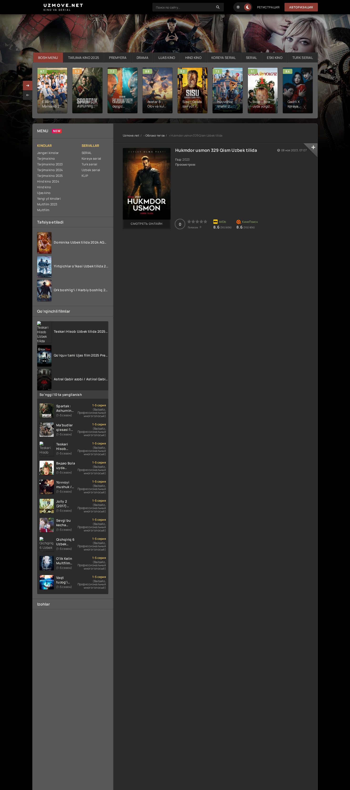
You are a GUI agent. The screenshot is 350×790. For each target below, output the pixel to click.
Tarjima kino (46, 158)
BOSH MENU (48, 57)
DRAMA (142, 57)
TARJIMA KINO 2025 (83, 57)
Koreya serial (91, 158)
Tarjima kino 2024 (50, 170)
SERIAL (251, 57)
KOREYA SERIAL (223, 57)
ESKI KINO (274, 57)
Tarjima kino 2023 (50, 164)
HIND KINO (193, 57)
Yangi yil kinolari (49, 198)
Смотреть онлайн (147, 224)
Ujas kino (44, 193)
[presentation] (27, 95)
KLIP (85, 175)
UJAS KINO (166, 57)
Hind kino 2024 (48, 181)
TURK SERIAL (302, 57)
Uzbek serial (91, 170)
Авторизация (301, 7)
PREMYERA (117, 57)
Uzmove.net (131, 135)
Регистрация (268, 7)
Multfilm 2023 (47, 204)
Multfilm (43, 210)
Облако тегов (155, 135)
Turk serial (89, 164)
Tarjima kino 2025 (50, 175)
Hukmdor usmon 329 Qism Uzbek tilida (216, 150)
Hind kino (44, 187)
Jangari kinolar (48, 153)
